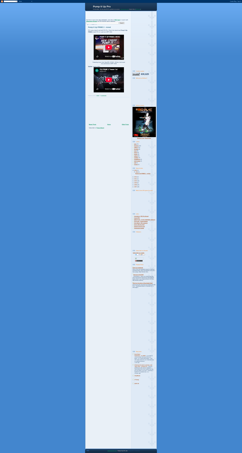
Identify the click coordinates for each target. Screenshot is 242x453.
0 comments (103, 95)
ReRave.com (140, 138)
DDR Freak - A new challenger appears (144, 219)
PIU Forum (138, 9)
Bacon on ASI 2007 (138, 274)
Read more (148, 138)
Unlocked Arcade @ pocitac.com (143, 365)
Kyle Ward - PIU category (141, 223)
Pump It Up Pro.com (139, 226)
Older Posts (125, 124)
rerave (136, 164)
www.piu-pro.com (125, 9)
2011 (135, 178)
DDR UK (137, 383)
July (137, 172)
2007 (135, 186)
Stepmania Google (91, 21)
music (135, 154)
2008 (135, 184)
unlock (136, 156)
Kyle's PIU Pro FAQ (139, 224)
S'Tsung (137, 379)
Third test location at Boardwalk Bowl (142, 283)
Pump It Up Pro (102, 6)
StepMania (137, 375)
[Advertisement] (108, 16)
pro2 (135, 150)
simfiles (136, 157)
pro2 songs (137, 161)
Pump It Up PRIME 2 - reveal (99, 27)
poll (135, 162)
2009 (135, 182)
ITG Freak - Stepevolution (141, 221)
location (136, 149)
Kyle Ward (137, 354)
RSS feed (117, 20)
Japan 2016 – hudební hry (141, 366)
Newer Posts (92, 124)
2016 (135, 170)
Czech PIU (137, 218)
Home (109, 124)
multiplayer (137, 159)
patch (135, 152)
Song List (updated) (138, 267)
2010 (135, 180)
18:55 (98, 95)
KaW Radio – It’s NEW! (140, 355)
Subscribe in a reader (138, 252)
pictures (136, 145)
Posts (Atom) (100, 128)
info (135, 144)
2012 (135, 176)
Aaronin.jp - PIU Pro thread (141, 216)
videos (136, 147)
